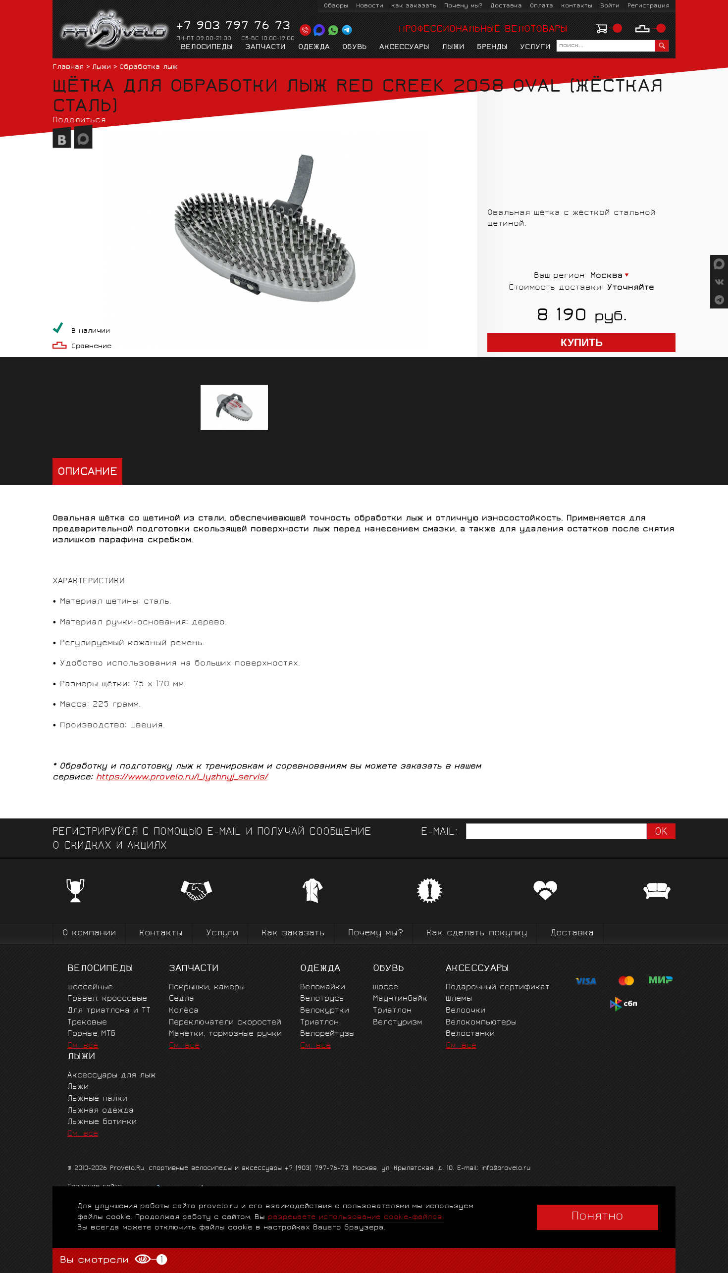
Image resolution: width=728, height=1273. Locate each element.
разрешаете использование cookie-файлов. (356, 1217)
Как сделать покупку (476, 933)
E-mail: (439, 832)
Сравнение (91, 347)
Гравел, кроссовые (107, 999)
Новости (369, 6)
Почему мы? (463, 6)
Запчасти (265, 47)
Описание (87, 472)
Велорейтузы (327, 1034)
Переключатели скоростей (225, 1023)
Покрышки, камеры (207, 987)
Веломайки (322, 987)
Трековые (87, 1023)
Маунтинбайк (400, 999)
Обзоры (336, 6)
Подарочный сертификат (498, 987)
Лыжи (453, 47)
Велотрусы (322, 999)
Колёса (184, 1011)
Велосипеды (207, 47)
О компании (89, 933)
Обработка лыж (148, 67)
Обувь (354, 47)
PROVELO (115, 30)
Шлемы (459, 999)
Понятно (598, 1217)
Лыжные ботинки (102, 1122)
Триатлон (319, 1023)
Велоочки (465, 1011)
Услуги (535, 47)
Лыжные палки (97, 1099)
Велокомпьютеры (481, 1023)
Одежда (314, 47)
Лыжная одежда (100, 1111)
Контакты (576, 6)
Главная (68, 67)
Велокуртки (324, 1011)
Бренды (492, 47)
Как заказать (413, 6)
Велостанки (470, 1034)
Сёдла (181, 999)
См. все (82, 1046)
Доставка (506, 6)
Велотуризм (397, 1023)
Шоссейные (90, 987)
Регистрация (648, 6)
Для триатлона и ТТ (109, 1011)
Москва (606, 276)
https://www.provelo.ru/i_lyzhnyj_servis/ (181, 777)
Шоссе (385, 987)
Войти (610, 6)
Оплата (541, 6)
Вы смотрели (111, 1260)
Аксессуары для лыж (111, 1075)
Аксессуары (404, 47)
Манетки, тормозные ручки (225, 1034)
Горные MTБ (91, 1034)
